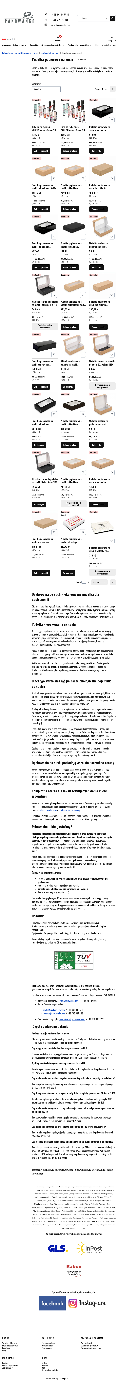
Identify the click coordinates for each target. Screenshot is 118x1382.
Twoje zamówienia (48, 1343)
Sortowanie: (36, 83)
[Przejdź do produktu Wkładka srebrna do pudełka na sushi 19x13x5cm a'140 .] (102, 227)
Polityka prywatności (10, 1365)
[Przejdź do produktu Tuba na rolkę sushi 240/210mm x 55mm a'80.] (74, 111)
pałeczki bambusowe (48, 810)
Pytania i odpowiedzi (10, 1345)
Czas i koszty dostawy (89, 1345)
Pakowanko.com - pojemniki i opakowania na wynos (20, 53)
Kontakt (5, 1362)
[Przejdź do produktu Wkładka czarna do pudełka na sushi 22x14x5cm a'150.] (45, 463)
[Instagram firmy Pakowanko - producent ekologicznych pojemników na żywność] (74, 1309)
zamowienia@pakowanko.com (72, 1019)
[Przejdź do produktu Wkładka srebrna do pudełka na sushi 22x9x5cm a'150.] (74, 345)
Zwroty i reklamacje (9, 1343)
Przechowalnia (47, 1347)
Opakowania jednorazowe (50, 53)
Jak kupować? (7, 1367)
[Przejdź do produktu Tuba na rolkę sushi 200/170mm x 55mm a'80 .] (45, 111)
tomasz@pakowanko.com (54, 1013)
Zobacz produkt (41, 150)
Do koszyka (96, 150)
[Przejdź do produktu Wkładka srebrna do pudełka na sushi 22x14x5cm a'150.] (102, 405)
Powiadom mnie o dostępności (45, 326)
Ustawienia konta (48, 1345)
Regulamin (6, 1347)
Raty (4, 1350)
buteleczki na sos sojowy (69, 810)
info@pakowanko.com (69, 1001)
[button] (112, 18)
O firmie (45, 1365)
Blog (43, 1367)
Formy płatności (87, 1343)
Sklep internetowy (56, 1378)
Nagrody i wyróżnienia (50, 1370)
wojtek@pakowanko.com (54, 1010)
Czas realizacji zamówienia (91, 1347)
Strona (97, 89)
